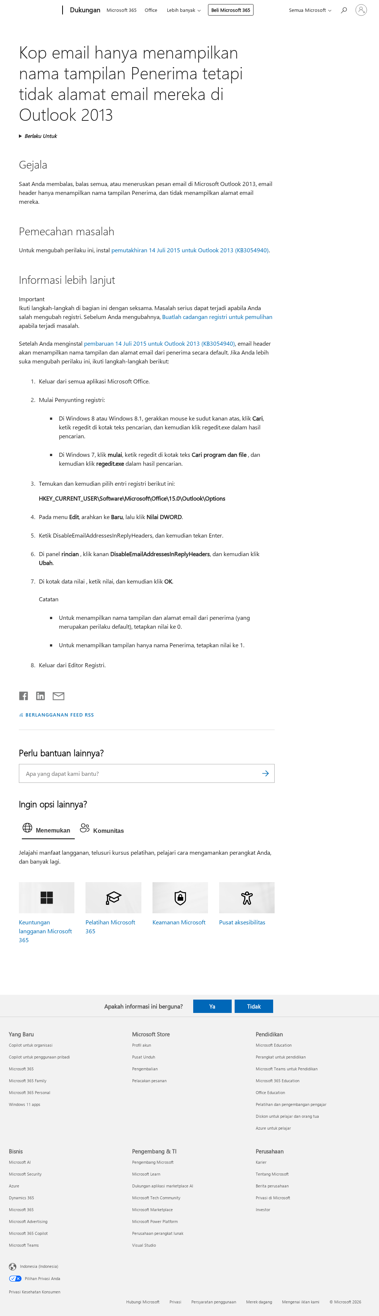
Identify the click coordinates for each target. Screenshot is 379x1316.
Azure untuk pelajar (273, 1128)
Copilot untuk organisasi (31, 1045)
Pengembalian (145, 1068)
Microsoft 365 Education (277, 1080)
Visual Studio (144, 1245)
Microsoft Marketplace (152, 1209)
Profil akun (141, 1045)
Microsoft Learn (146, 1174)
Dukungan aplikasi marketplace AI (162, 1186)
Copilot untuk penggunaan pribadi (39, 1057)
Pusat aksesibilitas (242, 922)
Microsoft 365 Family (27, 1080)
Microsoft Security (25, 1174)
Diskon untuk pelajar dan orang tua (287, 1116)
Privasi (175, 1302)
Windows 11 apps (24, 1104)
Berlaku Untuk (40, 135)
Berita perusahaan (272, 1186)
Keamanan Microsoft (178, 922)
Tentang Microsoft (272, 1174)
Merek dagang (259, 1302)
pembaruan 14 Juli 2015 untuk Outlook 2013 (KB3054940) (159, 343)
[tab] (48, 829)
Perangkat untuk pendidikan (281, 1057)
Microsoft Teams (24, 1245)
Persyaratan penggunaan (213, 1302)
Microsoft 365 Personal (29, 1092)
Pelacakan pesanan (149, 1080)
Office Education (270, 1092)
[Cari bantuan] (343, 9)
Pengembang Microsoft (153, 1162)
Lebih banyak (181, 10)
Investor (263, 1209)
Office (151, 10)
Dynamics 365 (21, 1197)
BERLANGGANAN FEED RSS (60, 714)
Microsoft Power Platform (155, 1221)
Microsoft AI (20, 1162)
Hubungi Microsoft (143, 1302)
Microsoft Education (274, 1045)
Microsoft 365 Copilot (28, 1233)
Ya (212, 1006)
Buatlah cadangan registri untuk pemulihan (217, 316)
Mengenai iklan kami (300, 1302)
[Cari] (265, 773)
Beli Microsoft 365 (230, 10)
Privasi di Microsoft (273, 1197)
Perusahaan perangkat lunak (157, 1233)
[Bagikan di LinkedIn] (37, 694)
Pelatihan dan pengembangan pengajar (291, 1104)
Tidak (254, 1006)
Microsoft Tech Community (156, 1197)
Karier (261, 1162)
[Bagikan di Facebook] (24, 694)
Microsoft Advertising (28, 1221)
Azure (14, 1186)
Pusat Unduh (143, 1057)
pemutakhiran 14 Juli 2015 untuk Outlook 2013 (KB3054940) (190, 250)
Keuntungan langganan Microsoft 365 (45, 931)
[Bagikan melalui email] (55, 694)
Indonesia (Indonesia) (39, 1266)
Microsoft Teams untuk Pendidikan (287, 1068)
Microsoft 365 (122, 10)
